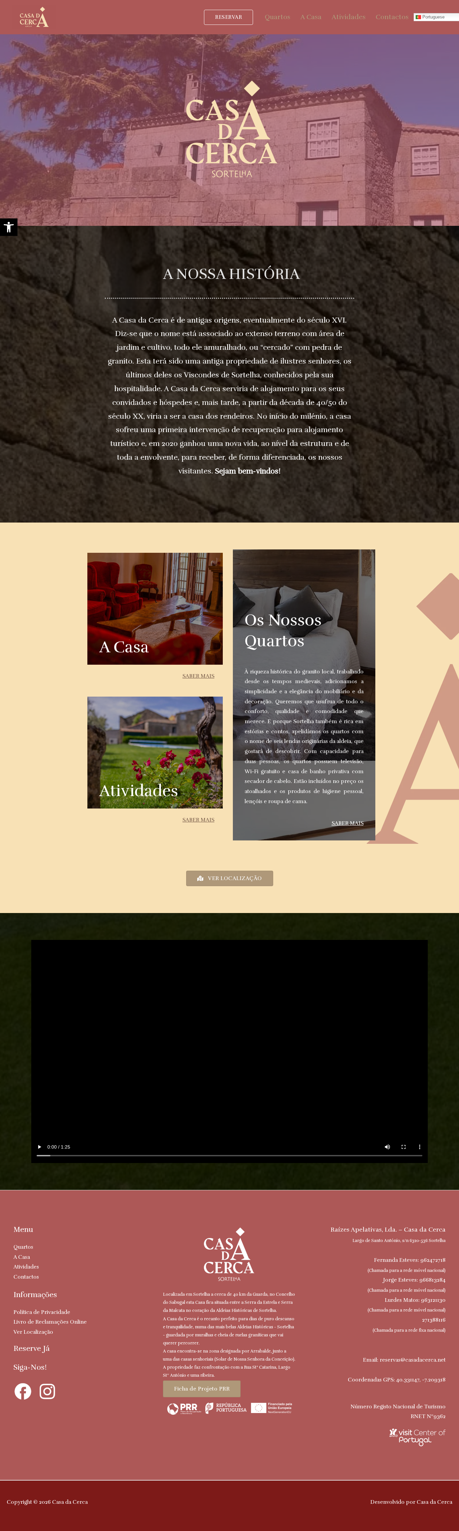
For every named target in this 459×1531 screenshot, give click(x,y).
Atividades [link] (349, 17)
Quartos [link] (277, 17)
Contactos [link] (392, 17)
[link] (8, 227)
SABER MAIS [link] (198, 676)
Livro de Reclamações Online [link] (50, 1322)
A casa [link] (124, 647)
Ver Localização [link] (33, 1332)
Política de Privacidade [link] (41, 1312)
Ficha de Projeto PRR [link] (202, 1388)
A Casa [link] (311, 17)
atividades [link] (138, 791)
